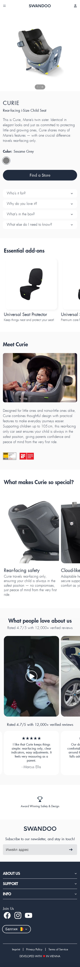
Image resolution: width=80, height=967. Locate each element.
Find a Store (40, 175)
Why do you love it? (22, 204)
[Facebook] (7, 915)
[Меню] (4, 5)
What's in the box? (21, 214)
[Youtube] (28, 915)
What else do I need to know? (29, 224)
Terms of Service (58, 949)
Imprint (16, 949)
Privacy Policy (34, 949)
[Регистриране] (71, 849)
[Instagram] (18, 915)
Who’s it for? (16, 193)
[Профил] (75, 6)
